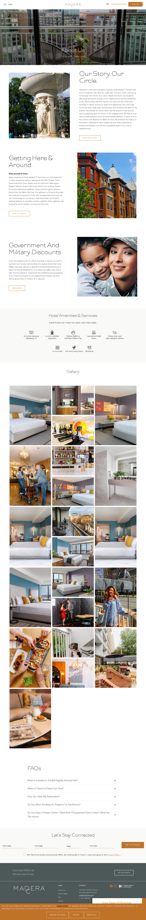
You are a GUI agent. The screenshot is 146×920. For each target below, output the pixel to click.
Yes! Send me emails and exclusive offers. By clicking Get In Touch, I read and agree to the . (74, 855)
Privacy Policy (113, 855)
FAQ (59, 897)
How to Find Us (19, 214)
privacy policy (62, 906)
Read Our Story (90, 138)
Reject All (92, 915)
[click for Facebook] (111, 886)
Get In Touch (124, 873)
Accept (76, 915)
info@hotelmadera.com (86, 895)
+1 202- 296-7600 (84, 898)
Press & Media (62, 894)
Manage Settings (57, 915)
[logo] (73, 5)
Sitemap (60, 901)
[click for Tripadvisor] (126, 888)
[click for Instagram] (115, 886)
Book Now (135, 4)
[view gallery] (30, 415)
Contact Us (61, 890)
